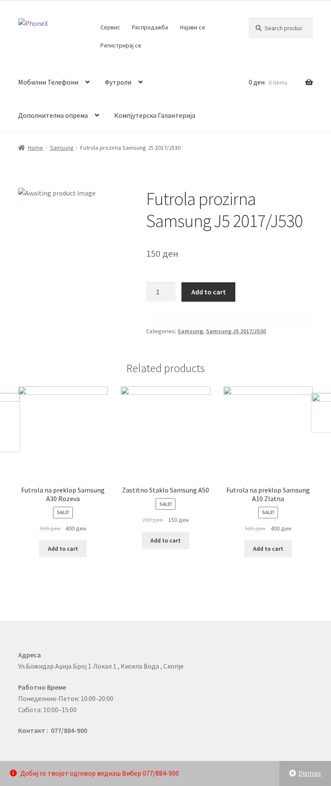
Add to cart (208, 291)
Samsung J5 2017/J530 (236, 331)
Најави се (192, 27)
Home (35, 148)
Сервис (110, 27)
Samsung (62, 148)
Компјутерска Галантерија (154, 115)
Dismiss (309, 773)
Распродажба (150, 27)
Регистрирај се (120, 45)
